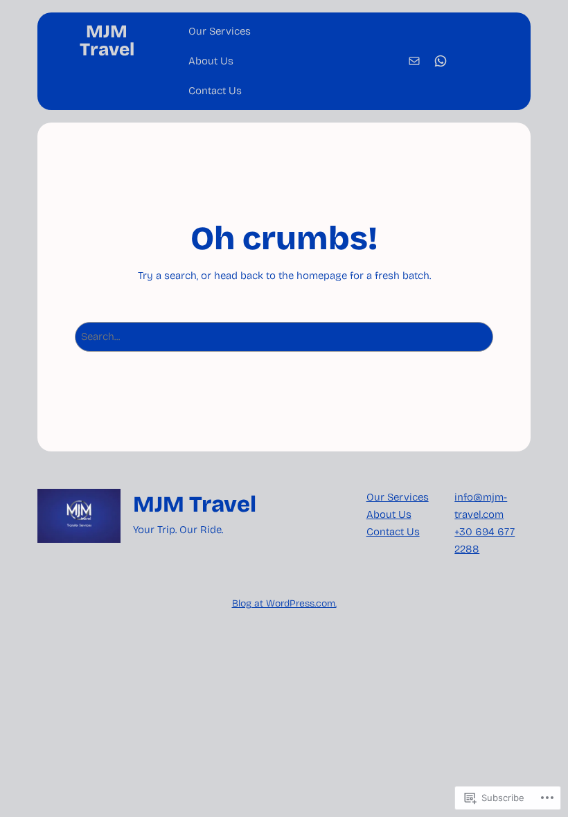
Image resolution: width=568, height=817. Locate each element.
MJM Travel (107, 40)
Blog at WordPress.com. (284, 603)
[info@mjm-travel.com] (414, 61)
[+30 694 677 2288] (440, 61)
